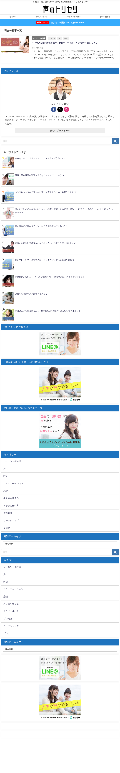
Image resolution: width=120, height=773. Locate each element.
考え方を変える (11, 498)
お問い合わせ (105, 17)
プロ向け (7, 513)
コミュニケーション (13, 483)
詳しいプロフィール (60, 131)
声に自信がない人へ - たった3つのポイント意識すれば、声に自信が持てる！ (50, 277)
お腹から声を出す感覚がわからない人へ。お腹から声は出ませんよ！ (46, 243)
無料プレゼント (42, 17)
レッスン (52, 38)
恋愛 (5, 491)
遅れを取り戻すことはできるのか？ (31, 294)
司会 (66, 38)
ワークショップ (11, 520)
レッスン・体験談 (12, 461)
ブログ (6, 528)
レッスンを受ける (74, 17)
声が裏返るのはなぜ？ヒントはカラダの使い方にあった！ (41, 226)
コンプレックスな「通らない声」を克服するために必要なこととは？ (46, 192)
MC (60, 38)
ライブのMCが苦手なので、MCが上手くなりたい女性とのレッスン (65, 43)
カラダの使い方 (11, 505)
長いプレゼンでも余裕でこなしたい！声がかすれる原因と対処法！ (45, 260)
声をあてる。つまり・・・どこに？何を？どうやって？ (40, 158)
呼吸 (5, 476)
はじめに (13, 17)
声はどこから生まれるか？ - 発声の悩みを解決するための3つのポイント (48, 311)
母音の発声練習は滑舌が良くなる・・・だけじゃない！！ (41, 175)
